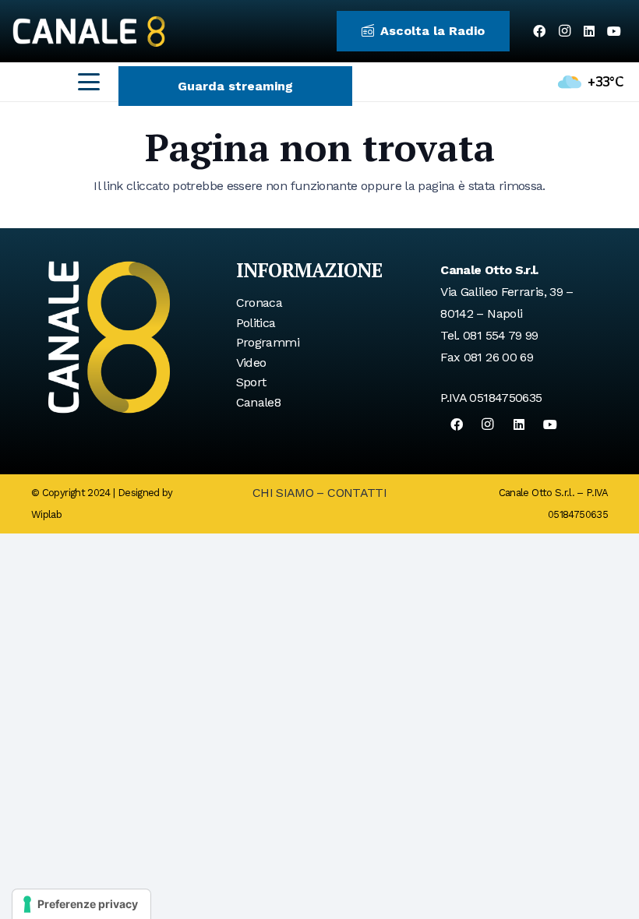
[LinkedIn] (589, 31)
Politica (256, 322)
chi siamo (282, 492)
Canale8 (258, 402)
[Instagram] (564, 31)
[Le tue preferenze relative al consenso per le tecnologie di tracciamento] (81, 904)
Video (251, 362)
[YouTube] (614, 31)
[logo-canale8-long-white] (88, 31)
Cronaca (259, 302)
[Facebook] (539, 31)
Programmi (267, 342)
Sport (251, 382)
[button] (89, 82)
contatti (357, 492)
